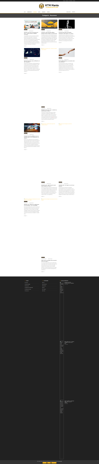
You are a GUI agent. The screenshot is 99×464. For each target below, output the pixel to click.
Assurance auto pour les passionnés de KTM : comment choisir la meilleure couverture (31, 33)
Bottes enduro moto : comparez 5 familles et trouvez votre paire (69, 342)
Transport (44, 289)
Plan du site (70, 0)
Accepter (44, 462)
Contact (74, 0)
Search (73, 11)
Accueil (64, 0)
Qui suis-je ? (67, 0)
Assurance (25, 29)
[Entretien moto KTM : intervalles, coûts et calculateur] (62, 311)
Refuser (49, 462)
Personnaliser (54, 462)
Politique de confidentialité (29, 287)
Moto (44, 287)
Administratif (45, 284)
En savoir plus (60, 461)
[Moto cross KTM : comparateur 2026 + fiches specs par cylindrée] (62, 430)
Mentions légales (28, 284)
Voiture (44, 290)
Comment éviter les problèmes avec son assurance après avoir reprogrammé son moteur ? (31, 137)
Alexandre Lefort (32, 59)
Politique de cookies (28, 289)
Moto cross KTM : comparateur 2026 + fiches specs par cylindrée (69, 402)
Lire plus (60, 42)
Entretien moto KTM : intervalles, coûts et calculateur (69, 283)
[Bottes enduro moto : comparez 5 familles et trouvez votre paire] (62, 370)
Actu (43, 282)
